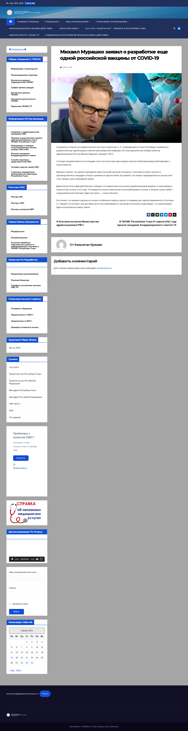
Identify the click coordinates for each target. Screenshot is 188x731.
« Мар (12, 670)
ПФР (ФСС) (14, 404)
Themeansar (114, 727)
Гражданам (52, 22)
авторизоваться (104, 268)
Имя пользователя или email (22, 572)
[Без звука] (37, 559)
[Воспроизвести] (12, 559)
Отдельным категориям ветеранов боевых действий (76, 35)
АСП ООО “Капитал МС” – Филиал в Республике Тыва (115, 28)
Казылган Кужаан (88, 245)
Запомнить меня (20, 604)
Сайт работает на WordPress (80, 727)
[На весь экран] (41, 559)
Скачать (45, 694)
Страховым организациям (112, 22)
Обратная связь (69, 28)
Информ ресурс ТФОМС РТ (24, 35)
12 (12, 652)
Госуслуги (14, 367)
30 (32, 663)
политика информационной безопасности (22, 694)
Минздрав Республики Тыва (22, 390)
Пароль (12, 588)
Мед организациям (77, 22)
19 (12, 658)
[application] (27, 552)
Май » (19, 670)
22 (27, 658)
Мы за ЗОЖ (14, 348)
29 (27, 663)
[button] (174, 28)
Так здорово (15, 417)
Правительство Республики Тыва (25, 374)
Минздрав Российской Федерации (25, 397)
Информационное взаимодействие (30, 28)
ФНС (11, 411)
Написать (20, 458)
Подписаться (17, 49)
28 (22, 663)
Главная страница (28, 22)
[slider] (25, 559)
